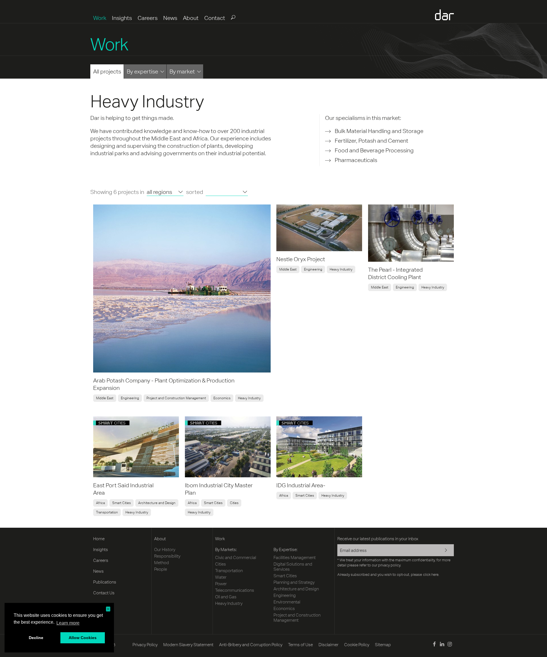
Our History (164, 549)
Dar (444, 14)
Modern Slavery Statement (188, 644)
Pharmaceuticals (356, 160)
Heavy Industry (249, 398)
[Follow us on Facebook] (434, 645)
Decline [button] (36, 637)
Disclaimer (328, 644)
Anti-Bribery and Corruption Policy (250, 644)
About (191, 18)
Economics (221, 398)
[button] (108, 609)
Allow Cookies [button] (83, 637)
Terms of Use (300, 644)
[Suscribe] (442, 551)
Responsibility (167, 556)
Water (220, 577)
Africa (100, 503)
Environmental (287, 601)
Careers (148, 18)
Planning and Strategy (294, 582)
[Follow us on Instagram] (449, 645)
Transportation (107, 512)
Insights (122, 18)
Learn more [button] (67, 623)
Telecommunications (234, 590)
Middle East (104, 398)
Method (161, 562)
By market (182, 71)
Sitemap (383, 644)
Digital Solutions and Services (293, 567)
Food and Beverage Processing (374, 150)
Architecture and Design (156, 503)
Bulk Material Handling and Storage (379, 131)
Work (99, 18)
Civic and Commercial (235, 557)
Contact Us (104, 592)
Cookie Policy (356, 644)
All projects (107, 71)
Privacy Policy (145, 644)
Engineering (130, 398)
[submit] (232, 17)
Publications (104, 582)
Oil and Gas (225, 596)
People (160, 569)
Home (99, 538)
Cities (234, 503)
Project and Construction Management (176, 398)
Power (221, 583)
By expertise (142, 71)
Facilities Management (295, 557)
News (170, 18)
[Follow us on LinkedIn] (442, 645)
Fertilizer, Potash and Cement (371, 140)
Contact (214, 18)
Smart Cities (121, 503)
